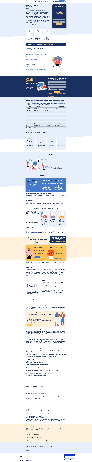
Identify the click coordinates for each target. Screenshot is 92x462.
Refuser (70, 459)
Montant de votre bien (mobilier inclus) (57, 18)
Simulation (56, 1)
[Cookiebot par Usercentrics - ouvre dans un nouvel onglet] (21, 460)
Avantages (42, 1)
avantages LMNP (47, 104)
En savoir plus (30, 324)
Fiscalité (39, 1)
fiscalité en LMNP (36, 241)
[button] (46, 44)
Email (48, 83)
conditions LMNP (42, 175)
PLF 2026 (43, 419)
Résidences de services (48, 1)
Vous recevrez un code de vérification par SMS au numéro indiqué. (61, 89)
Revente (53, 1)
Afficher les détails (28, 460)
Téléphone (49, 88)
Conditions (35, 1)
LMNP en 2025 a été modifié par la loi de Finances (33, 349)
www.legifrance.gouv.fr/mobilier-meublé (58, 171)
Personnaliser (69, 457)
